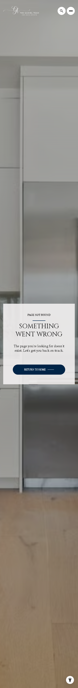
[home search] (62, 11)
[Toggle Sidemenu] (71, 11)
